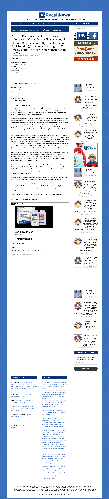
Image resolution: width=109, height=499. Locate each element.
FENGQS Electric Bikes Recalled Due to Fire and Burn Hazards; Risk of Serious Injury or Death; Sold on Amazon (90, 260)
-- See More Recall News (48, 478)
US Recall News (54, 15)
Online (34, 184)
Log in (69, 494)
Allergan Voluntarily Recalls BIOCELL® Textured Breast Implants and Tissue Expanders (23, 408)
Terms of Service (61, 494)
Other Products (87, 23)
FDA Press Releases (26, 254)
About (22, 23)
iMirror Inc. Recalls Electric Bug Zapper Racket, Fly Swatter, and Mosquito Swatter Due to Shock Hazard (53, 412)
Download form (30, 186)
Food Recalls (67, 23)
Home (18, 23)
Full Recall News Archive (34, 23)
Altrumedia (52, 494)
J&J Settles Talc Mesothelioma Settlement (90, 86)
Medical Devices (57, 23)
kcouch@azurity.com (54, 167)
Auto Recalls (76, 23)
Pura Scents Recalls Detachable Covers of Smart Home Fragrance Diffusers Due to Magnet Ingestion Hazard (90, 134)
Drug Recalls (46, 23)
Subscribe (85, 369)
